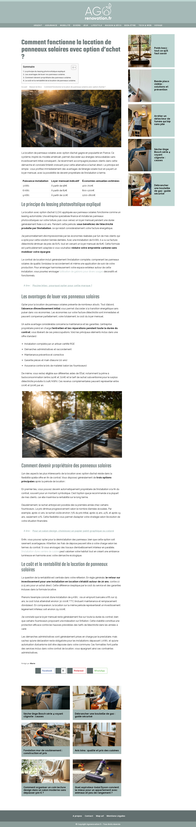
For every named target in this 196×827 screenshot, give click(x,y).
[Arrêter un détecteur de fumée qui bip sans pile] (139, 120)
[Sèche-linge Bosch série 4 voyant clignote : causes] (45, 698)
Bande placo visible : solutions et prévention (161, 85)
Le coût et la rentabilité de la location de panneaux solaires (50, 80)
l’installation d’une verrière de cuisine (40, 551)
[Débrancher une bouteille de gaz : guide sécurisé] (97, 698)
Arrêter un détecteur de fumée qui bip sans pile (162, 120)
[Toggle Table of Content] (72, 67)
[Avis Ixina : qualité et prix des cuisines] (97, 735)
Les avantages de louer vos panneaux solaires (45, 74)
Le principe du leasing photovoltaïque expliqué (45, 71)
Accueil (24, 87)
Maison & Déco (35, 87)
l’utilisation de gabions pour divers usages (81, 271)
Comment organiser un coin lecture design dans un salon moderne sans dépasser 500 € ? (45, 790)
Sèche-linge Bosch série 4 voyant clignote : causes (43, 715)
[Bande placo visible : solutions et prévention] (139, 85)
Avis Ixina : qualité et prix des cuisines (97, 750)
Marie (32, 663)
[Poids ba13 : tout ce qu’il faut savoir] (139, 51)
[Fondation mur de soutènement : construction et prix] (45, 735)
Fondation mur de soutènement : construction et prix (43, 752)
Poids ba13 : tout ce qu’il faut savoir (161, 51)
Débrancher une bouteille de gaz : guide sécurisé (162, 189)
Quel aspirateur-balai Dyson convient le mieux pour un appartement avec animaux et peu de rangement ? (97, 790)
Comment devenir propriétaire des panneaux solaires (48, 77)
